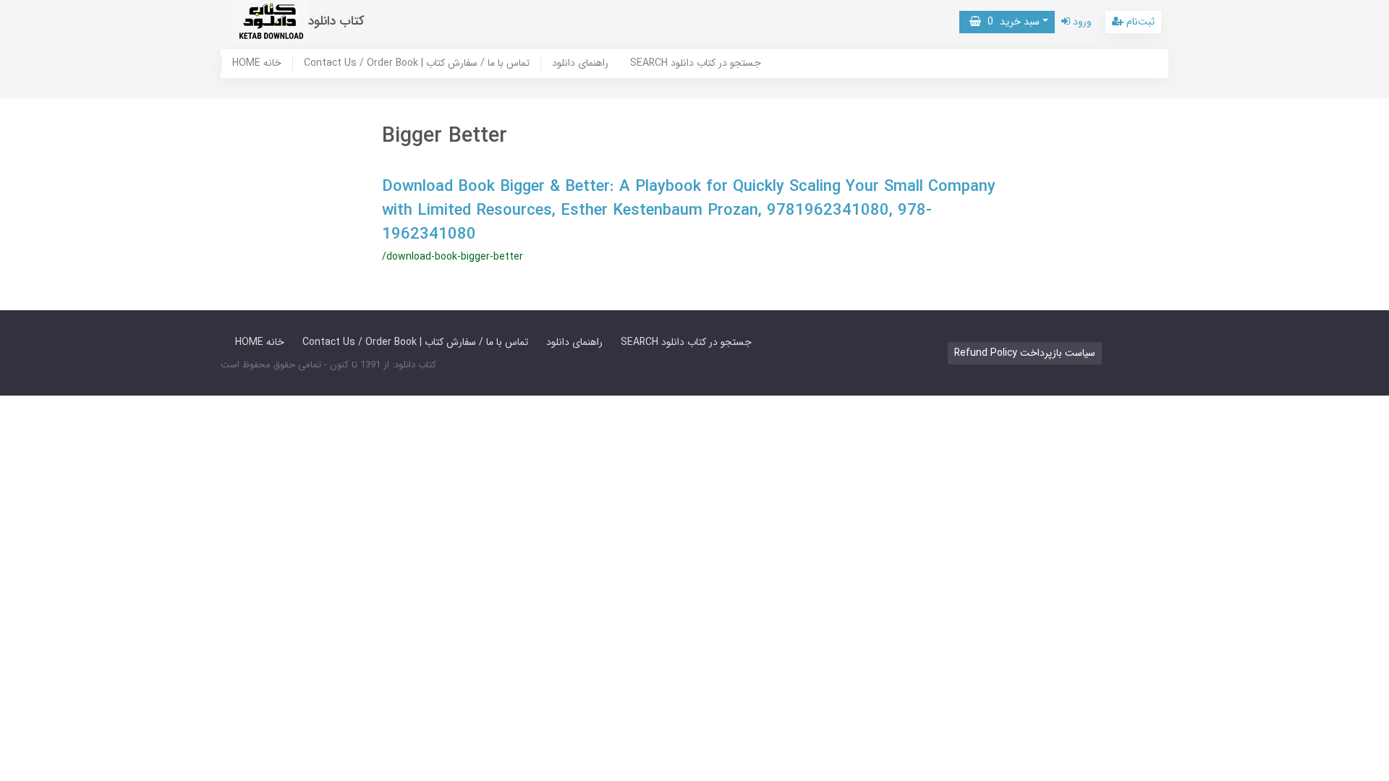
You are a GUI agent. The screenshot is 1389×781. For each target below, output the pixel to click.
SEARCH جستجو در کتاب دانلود (695, 63)
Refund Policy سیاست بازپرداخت (1024, 353)
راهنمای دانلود (580, 63)
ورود (1081, 22)
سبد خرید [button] (1010, 22)
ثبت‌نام (1139, 22)
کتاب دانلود (336, 21)
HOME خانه (256, 63)
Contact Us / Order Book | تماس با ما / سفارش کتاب (417, 63)
